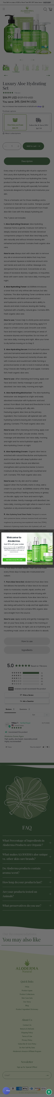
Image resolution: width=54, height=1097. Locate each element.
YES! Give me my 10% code (14, 559)
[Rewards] (6, 1090)
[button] (49, 1092)
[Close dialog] (51, 534)
